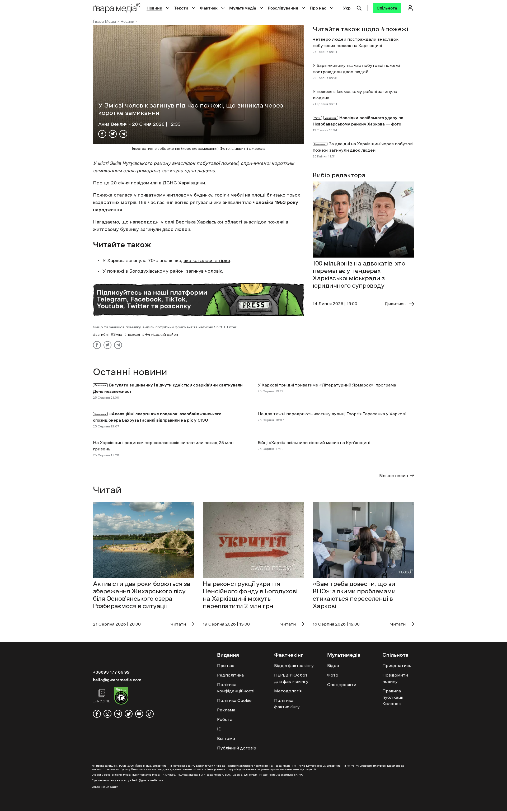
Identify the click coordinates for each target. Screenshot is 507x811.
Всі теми (226, 738)
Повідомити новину (395, 678)
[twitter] (129, 714)
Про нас (318, 8)
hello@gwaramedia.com (117, 680)
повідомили (144, 182)
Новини (154, 8)
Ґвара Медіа (104, 21)
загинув (195, 271)
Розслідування (283, 8)
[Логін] (410, 7)
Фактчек (209, 8)
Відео (333, 665)
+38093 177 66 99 (111, 672)
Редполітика (230, 675)
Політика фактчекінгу (287, 703)
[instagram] (107, 714)
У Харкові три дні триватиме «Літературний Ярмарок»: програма (327, 385)
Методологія (288, 691)
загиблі (102, 334)
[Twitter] (113, 134)
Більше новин (393, 475)
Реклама (226, 710)
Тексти (181, 8)
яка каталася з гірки (207, 260)
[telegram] (118, 714)
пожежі (133, 334)
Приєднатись (396, 665)
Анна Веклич (113, 124)
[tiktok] (150, 714)
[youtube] (139, 714)
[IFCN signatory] (121, 696)
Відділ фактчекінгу (294, 665)
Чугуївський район (161, 334)
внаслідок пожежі (263, 222)
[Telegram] (123, 134)
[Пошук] (359, 7)
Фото (332, 675)
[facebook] (97, 714)
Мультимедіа (242, 8)
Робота (224, 719)
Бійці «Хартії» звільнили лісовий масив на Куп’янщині (314, 442)
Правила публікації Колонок (392, 697)
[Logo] (116, 8)
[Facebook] (102, 134)
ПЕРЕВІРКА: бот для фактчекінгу (291, 678)
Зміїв (117, 334)
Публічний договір (236, 748)
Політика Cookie (234, 700)
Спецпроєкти (341, 684)
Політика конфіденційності (235, 687)
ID (219, 729)
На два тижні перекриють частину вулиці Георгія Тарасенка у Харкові (332, 414)
